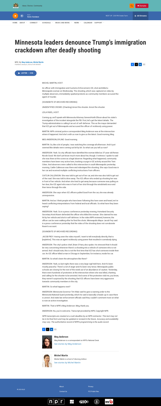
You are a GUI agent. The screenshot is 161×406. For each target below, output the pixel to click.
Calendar (88, 23)
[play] (15, 16)
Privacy (90, 386)
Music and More (62, 23)
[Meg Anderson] (47, 342)
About (22, 23)
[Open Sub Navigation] (27, 23)
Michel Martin (38, 62)
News (76, 23)
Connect (34, 23)
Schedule (46, 23)
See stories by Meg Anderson (67, 344)
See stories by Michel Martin (67, 362)
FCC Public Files (93, 391)
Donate (142, 6)
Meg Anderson (27, 62)
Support (98, 23)
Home (15, 23)
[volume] (22, 15)
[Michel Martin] (47, 360)
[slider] (25, 16)
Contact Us (63, 391)
